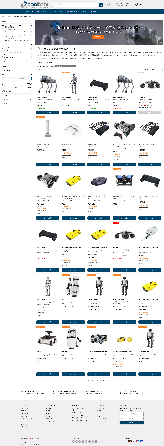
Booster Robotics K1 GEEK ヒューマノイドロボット (150, 355)
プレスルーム (50, 421)
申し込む (131, 422)
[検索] (101, 5)
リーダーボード (101, 418)
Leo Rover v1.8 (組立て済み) (121, 250)
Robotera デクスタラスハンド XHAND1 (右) (73, 303)
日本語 (38, 438)
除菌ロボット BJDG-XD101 (44, 144)
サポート (93, 11)
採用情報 (48, 410)
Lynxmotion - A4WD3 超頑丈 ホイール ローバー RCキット (124, 145)
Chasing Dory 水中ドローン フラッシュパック (124, 355)
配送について (24, 413)
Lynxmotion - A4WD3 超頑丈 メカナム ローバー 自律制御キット (48, 197)
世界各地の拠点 (24, 438)
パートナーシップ (72, 11)
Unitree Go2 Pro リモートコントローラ (98, 99)
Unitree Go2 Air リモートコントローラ (47, 250)
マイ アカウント (25, 408)
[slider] (3, 85)
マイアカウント (121, 5)
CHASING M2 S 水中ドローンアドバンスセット (99, 355)
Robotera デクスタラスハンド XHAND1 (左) (73, 355)
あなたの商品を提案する (79, 415)
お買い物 (29, 11)
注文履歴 (23, 410)
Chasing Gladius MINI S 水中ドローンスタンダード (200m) (73, 197)
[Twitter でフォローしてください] (76, 441)
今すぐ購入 (98, 36)
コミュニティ (84, 11)
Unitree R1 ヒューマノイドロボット (46, 302)
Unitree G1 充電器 (93, 144)
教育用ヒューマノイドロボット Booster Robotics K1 (124, 303)
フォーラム (100, 408)
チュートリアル (101, 416)
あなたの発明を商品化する (79, 420)
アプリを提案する (77, 418)
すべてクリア (40, 69)
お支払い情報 (24, 424)
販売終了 (150, 112)
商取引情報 (49, 418)
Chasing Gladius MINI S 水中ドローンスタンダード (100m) (98, 251)
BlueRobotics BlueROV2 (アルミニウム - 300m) (124, 197)
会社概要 (48, 408)
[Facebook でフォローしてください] (73, 441)
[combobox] (75, 5)
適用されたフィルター (42, 66)
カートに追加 (47, 112)
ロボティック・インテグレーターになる (81, 409)
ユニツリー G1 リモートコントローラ (149, 196)
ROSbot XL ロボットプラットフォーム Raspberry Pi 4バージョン (47, 355)
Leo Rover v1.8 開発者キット (147, 99)
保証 (21, 421)
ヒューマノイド (57, 11)
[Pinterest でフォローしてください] (83, 441)
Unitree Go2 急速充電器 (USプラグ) (148, 144)
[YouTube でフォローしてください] (86, 441)
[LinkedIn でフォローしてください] (93, 441)
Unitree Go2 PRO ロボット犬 (45, 99)
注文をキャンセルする (26, 418)
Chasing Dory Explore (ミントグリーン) (149, 250)
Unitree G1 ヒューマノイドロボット (72, 99)
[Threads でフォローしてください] (96, 441)
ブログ (99, 410)
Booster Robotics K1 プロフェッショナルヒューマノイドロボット (99, 303)
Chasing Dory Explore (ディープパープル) (98, 197)
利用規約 (48, 413)
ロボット (9, 16)
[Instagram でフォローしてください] (80, 441)
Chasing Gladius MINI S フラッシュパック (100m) (73, 251)
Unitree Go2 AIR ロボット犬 (120, 99)
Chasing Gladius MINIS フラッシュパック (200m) (149, 303)
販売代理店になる (77, 412)
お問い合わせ (24, 426)
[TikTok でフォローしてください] (89, 441)
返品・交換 (23, 416)
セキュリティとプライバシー (54, 416)
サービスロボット (42, 11)
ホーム (3, 16)
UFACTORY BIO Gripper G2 (70, 144)
